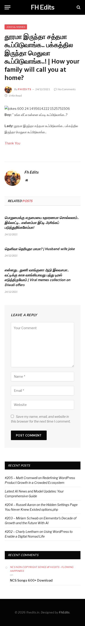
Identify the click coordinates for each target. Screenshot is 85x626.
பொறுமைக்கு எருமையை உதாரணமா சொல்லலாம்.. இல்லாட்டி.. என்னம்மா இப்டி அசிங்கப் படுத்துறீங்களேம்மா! (42, 223)
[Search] (78, 7)
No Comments (67, 89)
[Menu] (7, 7)
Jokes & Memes (15, 27)
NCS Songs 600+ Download (31, 580)
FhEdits (64, 612)
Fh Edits (24, 89)
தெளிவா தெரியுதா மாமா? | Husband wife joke (40, 249)
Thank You (12, 143)
